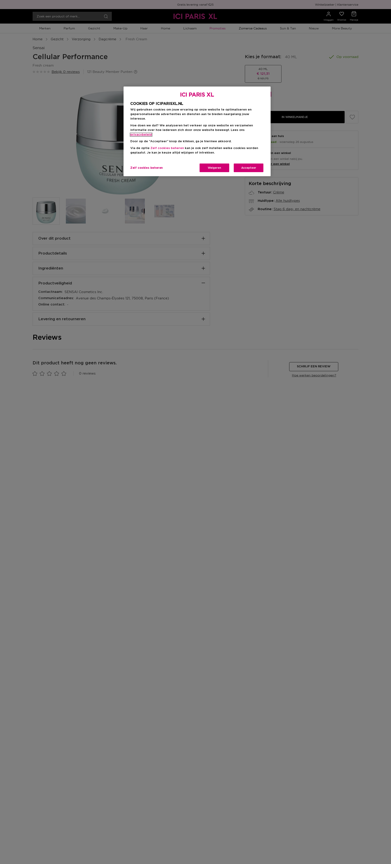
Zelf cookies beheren (146, 167)
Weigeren (214, 167)
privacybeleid (141, 134)
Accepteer (248, 167)
